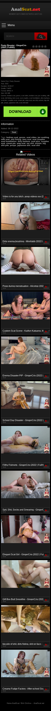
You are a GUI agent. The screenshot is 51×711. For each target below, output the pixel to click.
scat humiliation (9, 141)
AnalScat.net (39, 703)
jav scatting (43, 137)
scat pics (35, 141)
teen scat (26, 139)
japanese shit (23, 145)
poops (13, 145)
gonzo (22, 137)
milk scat (5, 139)
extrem (38, 143)
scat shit (35, 145)
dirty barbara (24, 141)
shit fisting (16, 139)
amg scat (21, 143)
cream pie (11, 143)
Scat (14, 132)
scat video (31, 137)
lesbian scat (12, 137)
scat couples (38, 139)
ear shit (30, 143)
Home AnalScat (13, 703)
